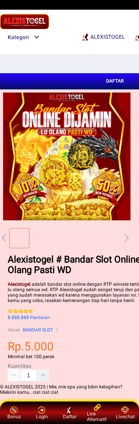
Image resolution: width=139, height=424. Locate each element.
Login (42, 416)
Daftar (69, 416)
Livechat (125, 416)
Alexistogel (19, 284)
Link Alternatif (97, 416)
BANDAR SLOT (38, 330)
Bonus (14, 416)
